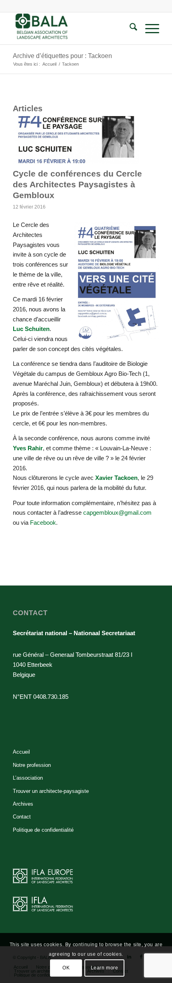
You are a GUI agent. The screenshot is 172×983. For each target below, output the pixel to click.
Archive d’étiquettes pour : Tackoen (62, 55)
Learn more (104, 968)
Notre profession (32, 765)
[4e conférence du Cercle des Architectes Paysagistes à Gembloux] (76, 140)
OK (66, 968)
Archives (23, 804)
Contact (22, 817)
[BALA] (71, 28)
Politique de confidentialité (43, 830)
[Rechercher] (129, 28)
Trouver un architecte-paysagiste (51, 791)
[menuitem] (129, 28)
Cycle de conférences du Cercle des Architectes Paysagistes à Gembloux (77, 184)
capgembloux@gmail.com (117, 512)
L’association (28, 778)
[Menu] (148, 28)
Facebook (43, 522)
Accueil (21, 752)
